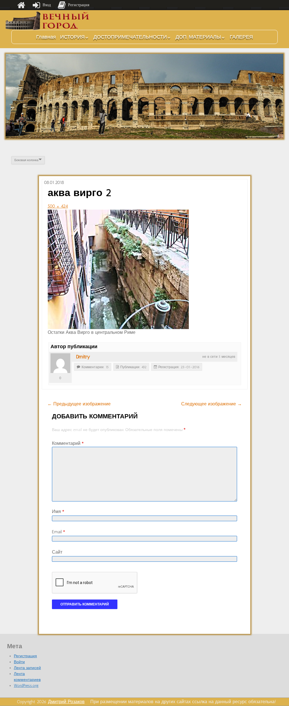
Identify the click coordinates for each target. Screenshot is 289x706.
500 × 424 (58, 206)
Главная (46, 37)
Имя (58, 511)
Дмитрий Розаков (66, 701)
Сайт (57, 552)
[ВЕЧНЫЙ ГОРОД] (48, 21)
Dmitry (83, 357)
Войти (19, 662)
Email (58, 531)
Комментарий (68, 443)
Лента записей (27, 667)
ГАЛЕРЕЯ (241, 37)
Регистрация (25, 656)
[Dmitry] (60, 363)
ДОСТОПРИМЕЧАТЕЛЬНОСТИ (130, 37)
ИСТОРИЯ (72, 37)
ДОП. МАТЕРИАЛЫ (198, 37)
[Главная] (21, 5)
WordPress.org (26, 685)
